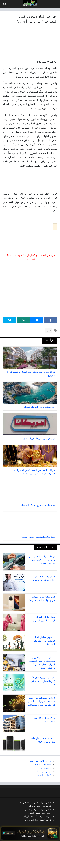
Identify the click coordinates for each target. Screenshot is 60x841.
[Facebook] (50, 320)
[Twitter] (9, 320)
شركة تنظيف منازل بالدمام (38, 820)
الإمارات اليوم (44, 775)
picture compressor (42, 764)
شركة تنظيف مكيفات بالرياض (37, 816)
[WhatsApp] (23, 320)
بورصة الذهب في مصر (40, 761)
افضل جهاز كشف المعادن (39, 813)
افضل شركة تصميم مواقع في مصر (34, 802)
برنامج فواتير (45, 768)
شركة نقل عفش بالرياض (39, 806)
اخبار (49, 330)
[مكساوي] (30, 3)
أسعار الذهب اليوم (42, 771)
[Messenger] (36, 320)
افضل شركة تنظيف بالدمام (38, 809)
